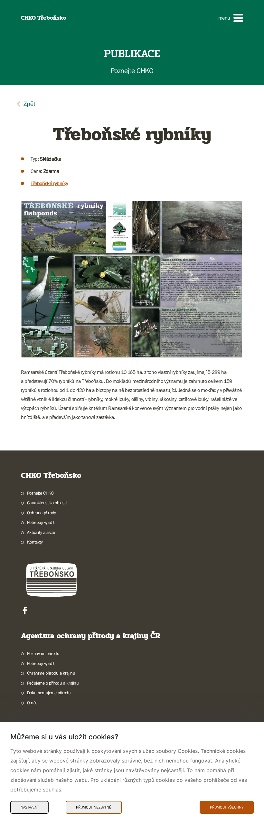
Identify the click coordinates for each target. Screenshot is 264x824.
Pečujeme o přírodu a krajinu (53, 683)
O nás (32, 702)
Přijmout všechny (226, 807)
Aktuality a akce (41, 532)
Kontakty (35, 542)
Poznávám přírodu (43, 653)
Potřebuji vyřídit (40, 522)
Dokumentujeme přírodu (49, 692)
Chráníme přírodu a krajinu (51, 673)
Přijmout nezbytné (93, 807)
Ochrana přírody (41, 512)
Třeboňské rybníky (49, 183)
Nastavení (29, 807)
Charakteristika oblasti (47, 502)
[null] (25, 103)
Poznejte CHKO (40, 493)
